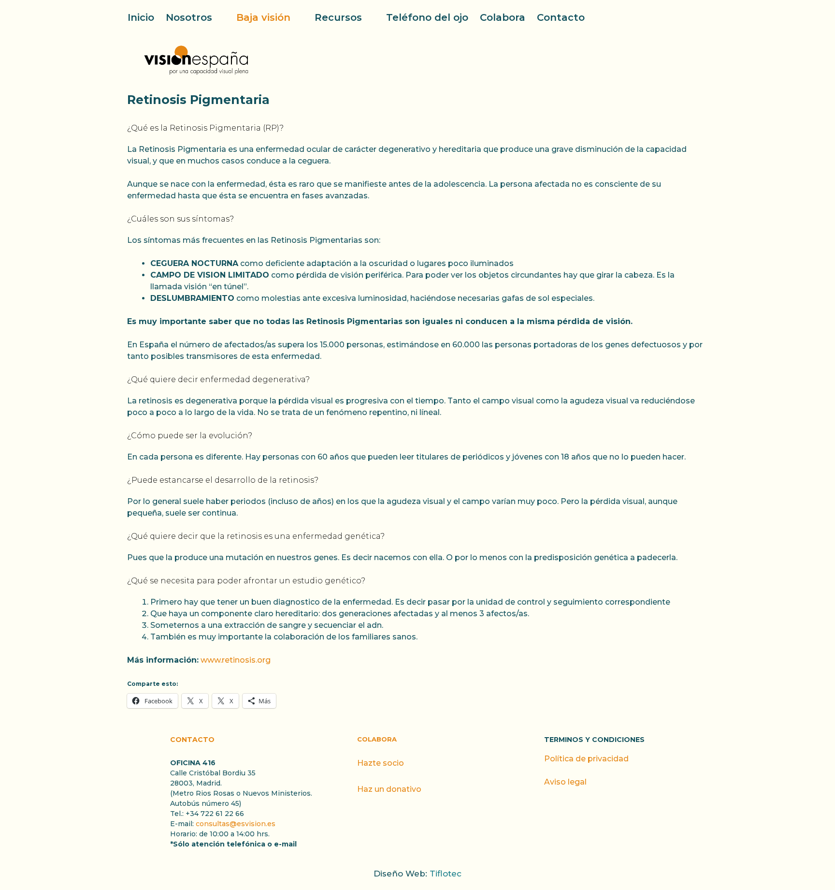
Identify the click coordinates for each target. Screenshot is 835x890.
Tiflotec (445, 873)
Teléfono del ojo (427, 17)
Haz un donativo (389, 789)
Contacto (561, 17)
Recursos (338, 17)
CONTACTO (192, 739)
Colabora (502, 17)
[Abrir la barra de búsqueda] (702, 17)
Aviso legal (565, 781)
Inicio (141, 17)
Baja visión (263, 17)
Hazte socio (380, 763)
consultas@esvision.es (235, 823)
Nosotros (189, 17)
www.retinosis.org (236, 660)
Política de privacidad (586, 758)
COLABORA (377, 739)
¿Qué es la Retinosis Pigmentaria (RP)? (205, 128)
